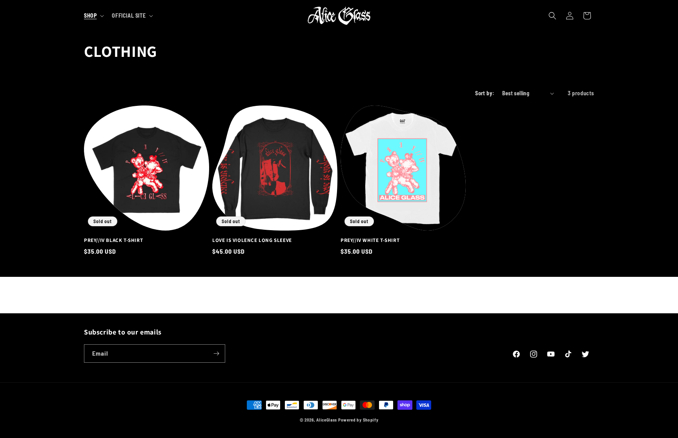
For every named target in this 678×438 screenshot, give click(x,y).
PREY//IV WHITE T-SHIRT (370, 240)
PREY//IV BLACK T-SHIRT (113, 240)
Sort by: (484, 93)
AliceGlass (326, 419)
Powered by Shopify (358, 419)
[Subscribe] (216, 353)
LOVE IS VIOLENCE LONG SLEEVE (252, 240)
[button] (93, 15)
